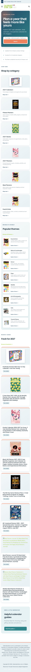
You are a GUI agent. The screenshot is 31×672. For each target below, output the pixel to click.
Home (5, 669)
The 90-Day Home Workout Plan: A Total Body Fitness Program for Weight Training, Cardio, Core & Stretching (15, 494)
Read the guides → (10, 628)
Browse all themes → (8, 234)
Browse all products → (6, 344)
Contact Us (16, 669)
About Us (10, 669)
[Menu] (2, 7)
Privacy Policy (23, 669)
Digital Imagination (23, 666)
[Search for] (29, 7)
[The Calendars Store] (10, 6)
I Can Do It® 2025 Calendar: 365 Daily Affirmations (16, 1)
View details (6, 371)
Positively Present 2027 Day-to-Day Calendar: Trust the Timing (14, 367)
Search (15, 41)
